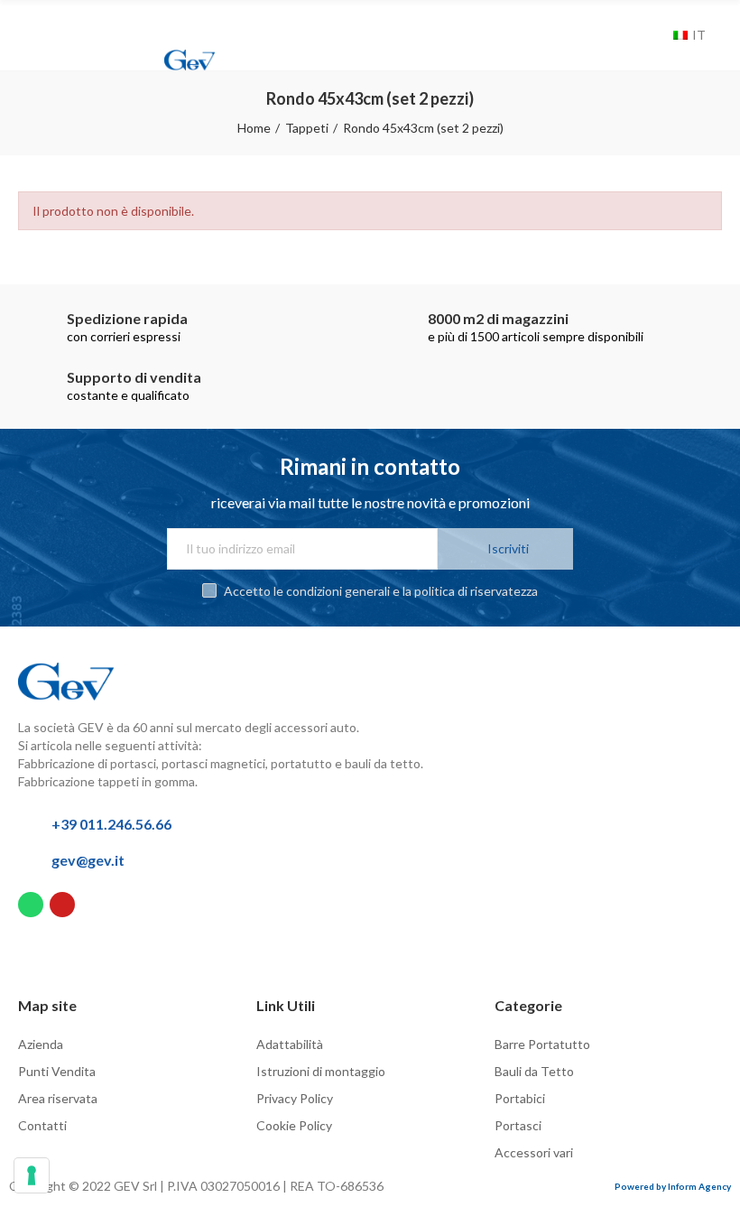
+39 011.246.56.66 (111, 823)
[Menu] (33, 24)
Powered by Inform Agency (673, 1186)
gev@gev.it (88, 859)
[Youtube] (62, 904)
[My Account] (633, 35)
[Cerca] (655, 35)
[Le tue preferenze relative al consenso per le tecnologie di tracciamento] (31, 1175)
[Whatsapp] (30, 904)
